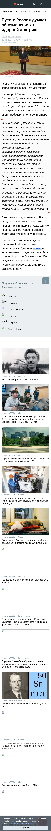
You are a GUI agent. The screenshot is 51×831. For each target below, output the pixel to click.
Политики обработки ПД (22, 823)
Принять (25, 828)
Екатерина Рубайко (11, 36)
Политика (27, 40)
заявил (37, 248)
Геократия (7, 11)
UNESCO (40, 11)
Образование (23, 11)
